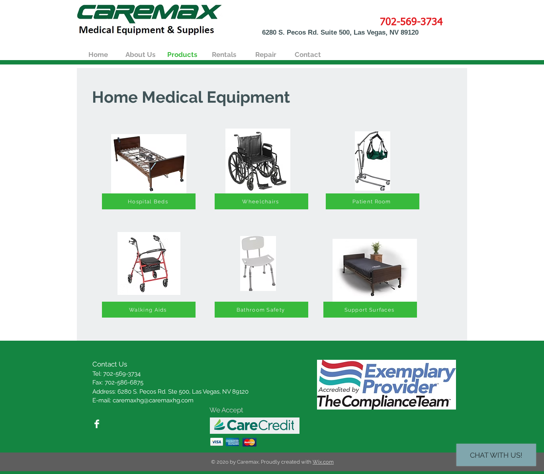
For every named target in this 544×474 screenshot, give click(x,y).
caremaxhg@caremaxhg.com (153, 400)
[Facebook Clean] (96, 423)
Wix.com (323, 462)
